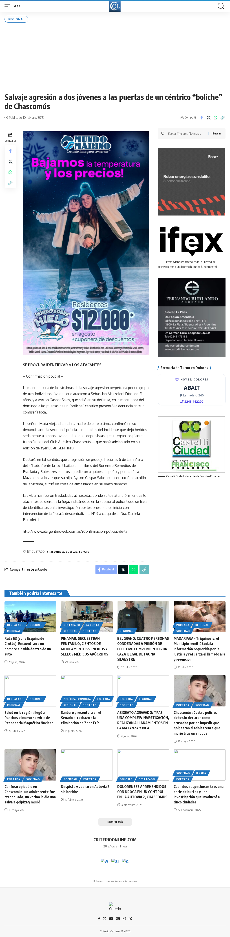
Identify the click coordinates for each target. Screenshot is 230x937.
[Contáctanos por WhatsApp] (104, 862)
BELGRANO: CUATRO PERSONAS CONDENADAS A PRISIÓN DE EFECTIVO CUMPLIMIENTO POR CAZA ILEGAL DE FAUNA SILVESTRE (143, 649)
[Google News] (118, 919)
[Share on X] (208, 117)
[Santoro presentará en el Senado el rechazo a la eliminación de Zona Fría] (87, 690)
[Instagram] (124, 919)
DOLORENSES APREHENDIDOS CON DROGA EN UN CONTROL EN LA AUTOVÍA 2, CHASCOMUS (142, 791)
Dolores (36, 625)
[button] (8, 6)
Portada (182, 625)
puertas (71, 551)
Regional (16, 19)
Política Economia (77, 699)
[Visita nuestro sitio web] (115, 862)
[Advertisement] (115, 57)
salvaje (84, 551)
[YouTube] (111, 919)
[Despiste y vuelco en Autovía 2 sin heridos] (87, 765)
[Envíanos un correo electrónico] (125, 862)
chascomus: (55, 551)
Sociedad (90, 631)
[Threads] (130, 919)
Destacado (15, 625)
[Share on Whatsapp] (215, 117)
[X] (105, 919)
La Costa (92, 625)
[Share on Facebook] (201, 117)
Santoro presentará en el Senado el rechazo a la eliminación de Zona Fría (81, 717)
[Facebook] (99, 919)
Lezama (201, 773)
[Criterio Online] (115, 6)
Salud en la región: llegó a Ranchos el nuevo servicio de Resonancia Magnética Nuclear (28, 717)
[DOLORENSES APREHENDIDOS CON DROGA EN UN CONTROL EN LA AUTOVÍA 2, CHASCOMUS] (143, 765)
